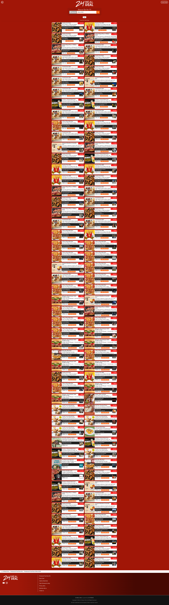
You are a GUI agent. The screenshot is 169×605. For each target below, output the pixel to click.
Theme (2, 2)
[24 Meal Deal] (84, 4)
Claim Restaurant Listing (44, 583)
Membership (164, 2)
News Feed (41, 578)
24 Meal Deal (6, 571)
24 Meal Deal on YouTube (3, 583)
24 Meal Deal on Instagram (6, 583)
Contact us (41, 590)
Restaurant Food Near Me (17, 571)
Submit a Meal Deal (43, 580)
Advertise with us (43, 588)
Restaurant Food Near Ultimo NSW (32, 571)
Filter (84, 17)
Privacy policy (42, 585)
